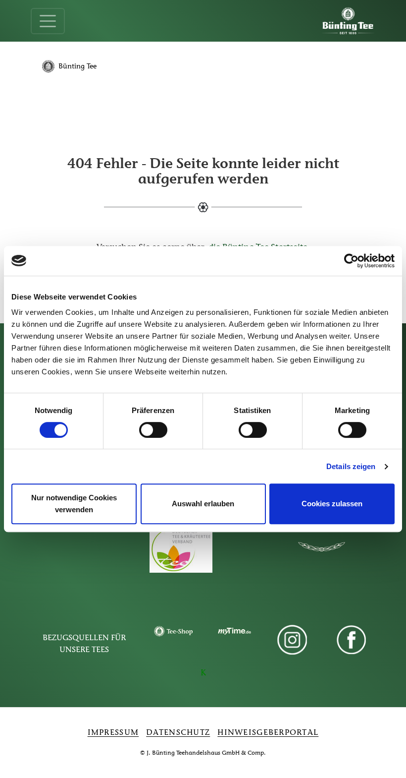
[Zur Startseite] (348, 21)
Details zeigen (350, 466)
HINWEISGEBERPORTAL (267, 733)
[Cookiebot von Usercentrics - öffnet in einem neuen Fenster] (351, 260)
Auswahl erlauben (203, 503)
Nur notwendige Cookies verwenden (74, 503)
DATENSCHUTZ (178, 733)
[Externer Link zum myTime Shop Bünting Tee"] (232, 631)
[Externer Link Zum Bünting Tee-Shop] (173, 631)
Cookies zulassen (332, 503)
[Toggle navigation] (48, 21)
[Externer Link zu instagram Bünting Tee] (292, 640)
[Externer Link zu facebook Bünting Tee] (351, 640)
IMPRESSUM (113, 733)
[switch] (153, 430)
